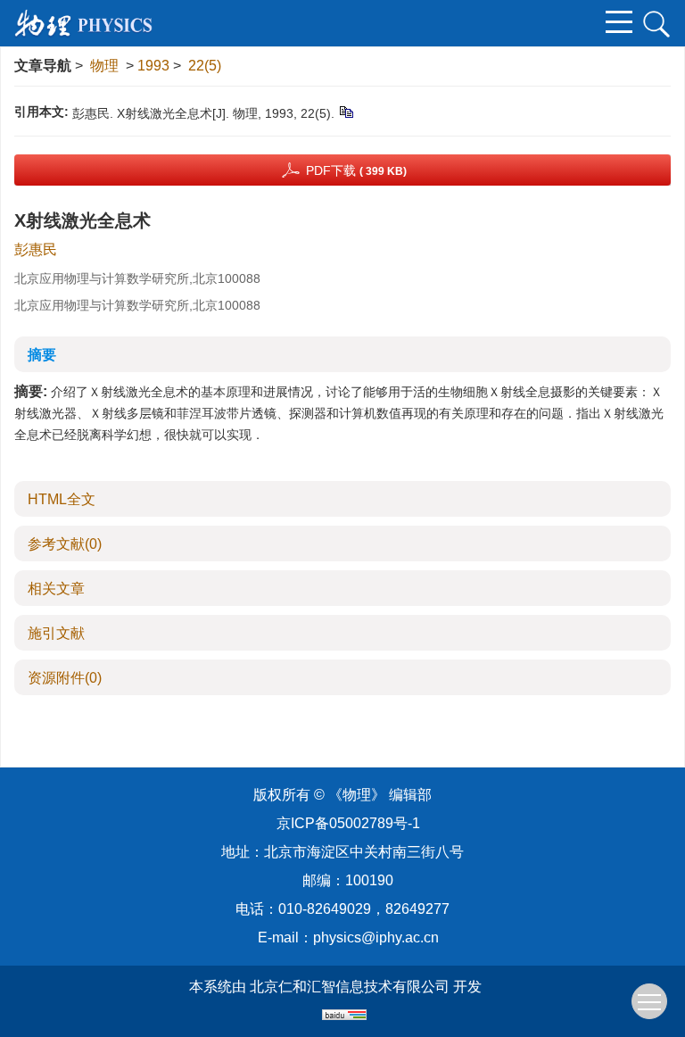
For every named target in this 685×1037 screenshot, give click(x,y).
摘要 (42, 354)
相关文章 (56, 588)
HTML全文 (61, 499)
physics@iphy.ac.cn (376, 937)
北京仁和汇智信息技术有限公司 (350, 986)
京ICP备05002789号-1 (348, 823)
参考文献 (65, 544)
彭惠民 (35, 249)
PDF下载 (356, 170)
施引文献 (56, 633)
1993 (153, 65)
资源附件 (65, 677)
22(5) (204, 65)
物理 (104, 65)
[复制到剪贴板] (345, 111)
